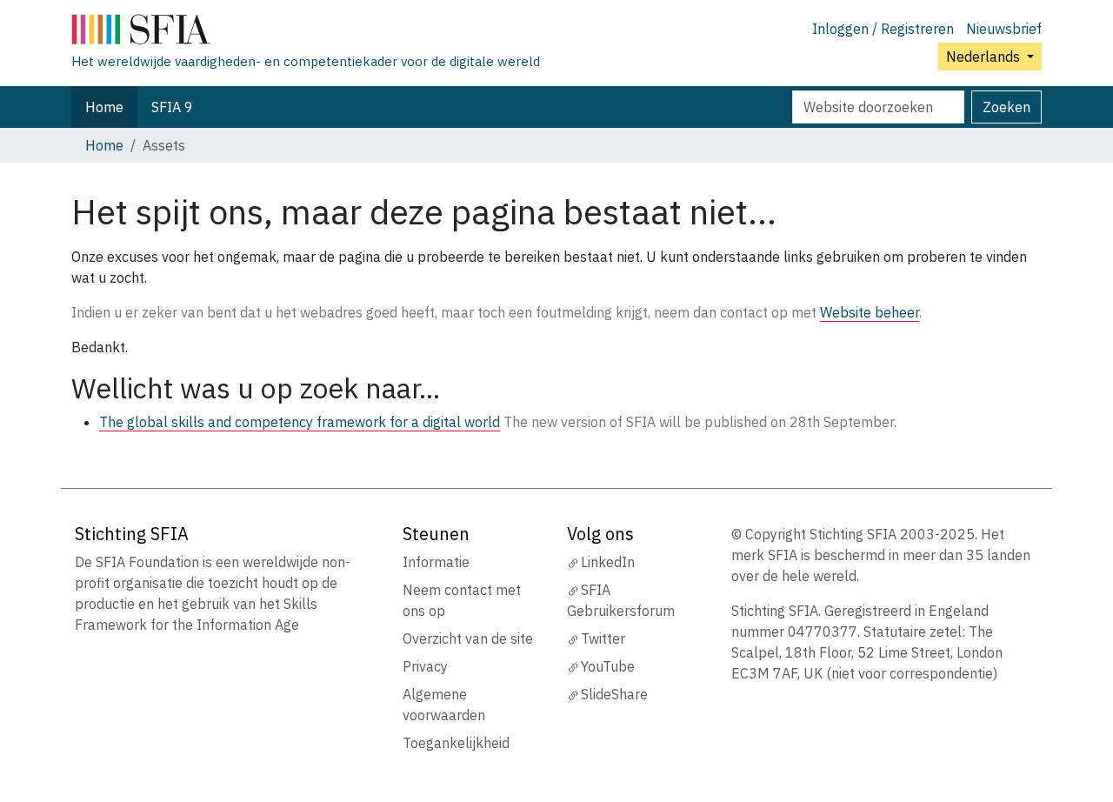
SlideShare (614, 694)
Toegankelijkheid (456, 743)
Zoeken (1006, 107)
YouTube (608, 666)
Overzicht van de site (468, 638)
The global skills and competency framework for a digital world (299, 422)
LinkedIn (608, 562)
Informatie (436, 562)
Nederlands (984, 56)
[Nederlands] (305, 33)
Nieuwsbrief (1004, 28)
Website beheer (869, 312)
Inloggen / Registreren (883, 28)
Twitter (603, 638)
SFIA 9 (172, 107)
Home (104, 107)
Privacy (425, 666)
